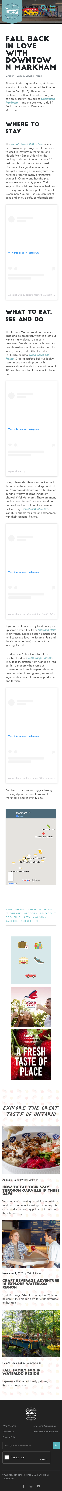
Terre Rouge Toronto (40, 657)
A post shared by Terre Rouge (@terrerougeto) (31, 778)
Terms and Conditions (44, 1425)
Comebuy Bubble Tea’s (35, 509)
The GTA (20, 909)
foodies (31, 913)
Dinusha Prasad (34, 76)
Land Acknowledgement (45, 1431)
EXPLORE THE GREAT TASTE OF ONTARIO (31, 1111)
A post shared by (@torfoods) (23, 614)
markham (41, 917)
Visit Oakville (30, 1180)
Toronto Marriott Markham (27, 144)
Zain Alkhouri (34, 1273)
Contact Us (8, 1431)
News (9, 909)
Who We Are (9, 1425)
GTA (27, 917)
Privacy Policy (9, 1437)
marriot (12, 921)
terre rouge (31, 921)
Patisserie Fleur (46, 629)
